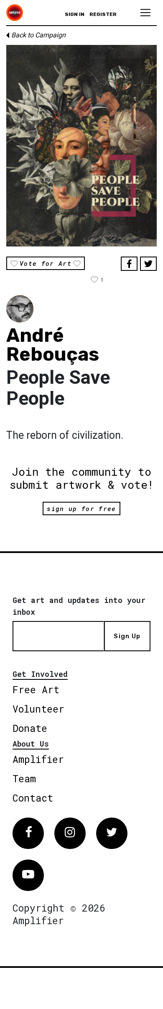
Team (24, 778)
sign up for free (81, 508)
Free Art (36, 689)
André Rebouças (52, 344)
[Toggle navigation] (145, 13)
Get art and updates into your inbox (79, 606)
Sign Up (127, 636)
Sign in (74, 14)
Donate (30, 728)
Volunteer (38, 708)
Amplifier (38, 759)
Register (103, 14)
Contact (33, 797)
